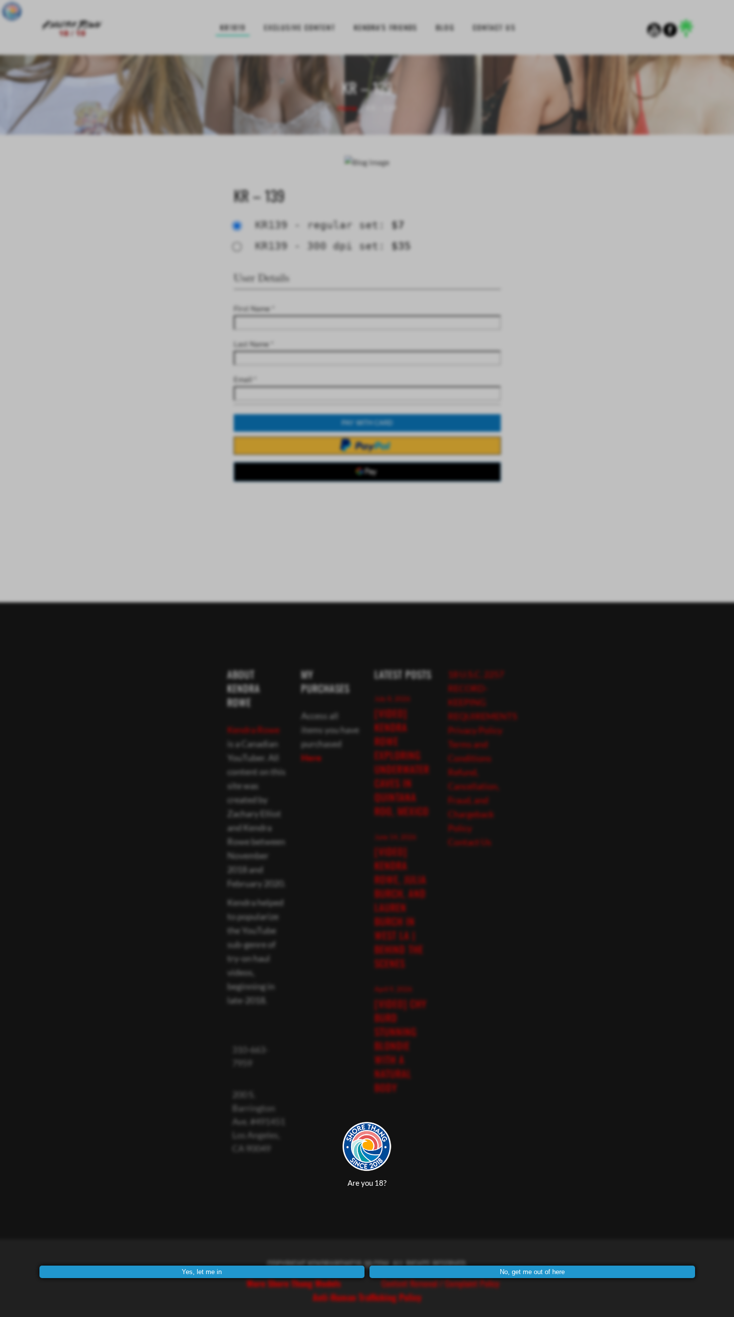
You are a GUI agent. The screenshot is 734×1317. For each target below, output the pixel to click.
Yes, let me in (202, 1272)
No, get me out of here (532, 1272)
